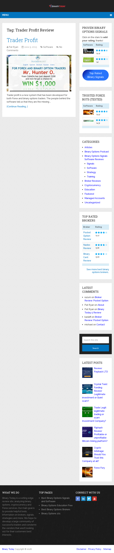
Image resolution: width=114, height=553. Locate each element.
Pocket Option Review (87, 235)
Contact (100, 324)
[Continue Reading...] (17, 106)
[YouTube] (94, 498)
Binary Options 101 (50, 513)
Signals (90, 163)
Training (91, 176)
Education (90, 189)
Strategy (91, 172)
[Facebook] (78, 498)
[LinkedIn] (83, 498)
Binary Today (8, 549)
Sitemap (107, 549)
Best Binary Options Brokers (55, 509)
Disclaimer (81, 549)
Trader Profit (22, 40)
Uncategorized (92, 202)
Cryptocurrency (93, 185)
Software (48, 47)
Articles (88, 147)
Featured (89, 194)
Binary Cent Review (87, 257)
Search (95, 348)
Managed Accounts (95, 198)
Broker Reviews (93, 181)
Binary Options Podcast (97, 151)
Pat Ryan (13, 47)
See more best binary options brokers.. (98, 271)
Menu (5, 15)
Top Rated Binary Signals (95, 75)
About (101, 305)
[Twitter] (89, 498)
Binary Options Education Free (57, 505)
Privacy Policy (94, 549)
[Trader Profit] (39, 73)
